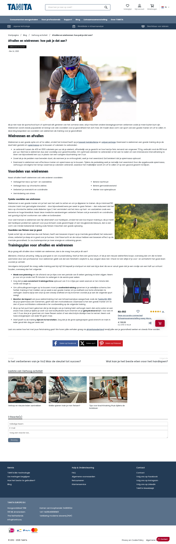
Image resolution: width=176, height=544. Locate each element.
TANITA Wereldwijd (145, 488)
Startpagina (13, 35)
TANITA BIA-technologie (18, 472)
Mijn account (139, 9)
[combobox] (77, 7)
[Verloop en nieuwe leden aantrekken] (27, 389)
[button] (165, 7)
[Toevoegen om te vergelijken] (150, 323)
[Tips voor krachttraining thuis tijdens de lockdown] (108, 389)
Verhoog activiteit (39, 35)
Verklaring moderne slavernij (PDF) (56, 515)
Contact (140, 472)
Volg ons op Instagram (147, 480)
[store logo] (19, 7)
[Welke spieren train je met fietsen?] (68, 389)
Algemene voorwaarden (83, 476)
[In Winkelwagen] (160, 323)
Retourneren (78, 480)
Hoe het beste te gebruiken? (21, 480)
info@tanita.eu (14, 519)
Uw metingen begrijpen (18, 476)
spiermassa (33, 145)
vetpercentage (109, 142)
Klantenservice (79, 484)
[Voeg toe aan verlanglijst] (138, 312)
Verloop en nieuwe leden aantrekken (24, 405)
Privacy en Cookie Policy (133, 540)
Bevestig (14, 440)
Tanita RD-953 (104, 299)
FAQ (74, 472)
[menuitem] (24, 19)
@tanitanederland (95, 329)
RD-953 (122, 311)
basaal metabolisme (88, 142)
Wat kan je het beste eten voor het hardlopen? (137, 360)
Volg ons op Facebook (147, 476)
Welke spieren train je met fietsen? (64, 405)
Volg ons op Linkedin (146, 484)
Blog (25, 35)
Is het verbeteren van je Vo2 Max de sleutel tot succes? (44, 360)
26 (163, 312)
